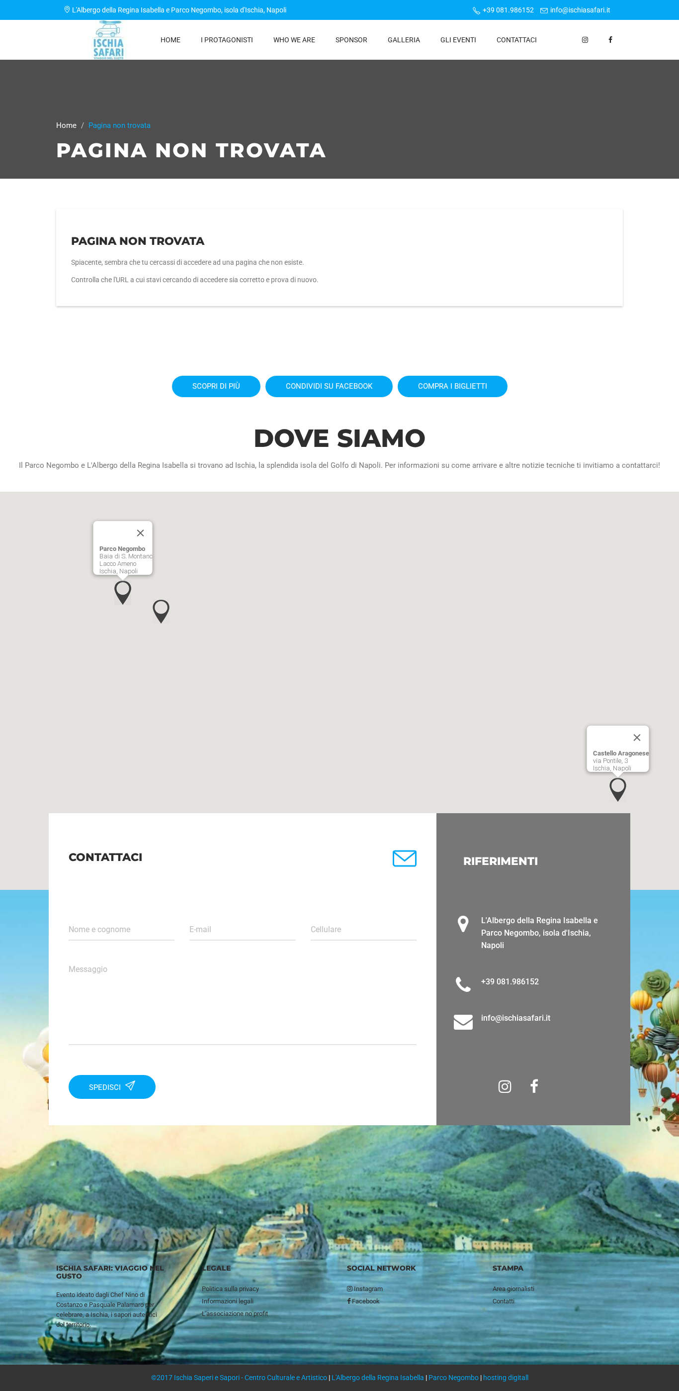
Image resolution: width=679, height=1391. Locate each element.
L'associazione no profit (235, 1313)
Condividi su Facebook (329, 386)
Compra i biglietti (452, 386)
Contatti (503, 1301)
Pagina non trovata (137, 241)
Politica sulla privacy (230, 1288)
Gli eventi (458, 40)
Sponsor (351, 40)
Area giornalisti (513, 1288)
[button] (122, 592)
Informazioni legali (228, 1301)
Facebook (365, 1301)
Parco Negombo (453, 1378)
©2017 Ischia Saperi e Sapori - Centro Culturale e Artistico (239, 1378)
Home (170, 40)
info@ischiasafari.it (580, 10)
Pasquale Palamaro (116, 1304)
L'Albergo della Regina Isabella (378, 1378)
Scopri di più (216, 386)
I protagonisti (227, 40)
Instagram (367, 1288)
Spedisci (106, 1087)
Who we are (294, 40)
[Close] (141, 533)
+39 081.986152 (508, 10)
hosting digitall (505, 1378)
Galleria (404, 40)
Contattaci (517, 40)
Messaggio (88, 969)
